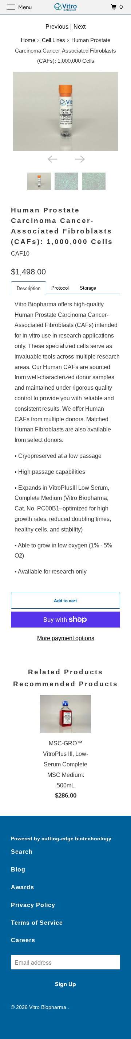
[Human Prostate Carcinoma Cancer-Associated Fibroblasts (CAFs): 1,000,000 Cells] (65, 111)
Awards (22, 887)
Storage (88, 288)
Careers (23, 940)
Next (80, 27)
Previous (56, 27)
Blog (18, 869)
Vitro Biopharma (48, 1007)
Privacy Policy (33, 905)
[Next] (79, 159)
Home (28, 40)
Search (22, 852)
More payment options (65, 638)
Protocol (60, 288)
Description (28, 288)
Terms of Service (37, 923)
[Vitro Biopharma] (65, 7)
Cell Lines (53, 40)
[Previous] (52, 159)
